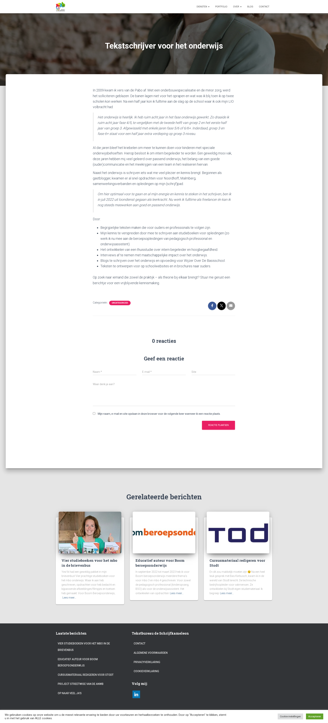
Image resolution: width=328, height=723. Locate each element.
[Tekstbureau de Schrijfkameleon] (60, 6)
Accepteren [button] (314, 716)
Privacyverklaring (147, 662)
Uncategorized (120, 303)
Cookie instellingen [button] (290, 716)
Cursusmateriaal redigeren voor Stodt (86, 674)
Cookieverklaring (146, 671)
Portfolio (221, 6)
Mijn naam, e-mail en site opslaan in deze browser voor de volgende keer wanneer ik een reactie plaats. (159, 413)
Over (236, 6)
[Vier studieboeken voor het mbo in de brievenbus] (90, 532)
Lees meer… (69, 597)
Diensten (202, 6)
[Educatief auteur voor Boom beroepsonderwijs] (164, 532)
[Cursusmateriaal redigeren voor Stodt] (238, 532)
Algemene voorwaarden (151, 652)
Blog (250, 6)
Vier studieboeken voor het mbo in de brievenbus (89, 562)
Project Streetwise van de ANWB (80, 683)
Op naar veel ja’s (70, 693)
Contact (264, 6)
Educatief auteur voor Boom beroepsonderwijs (160, 562)
